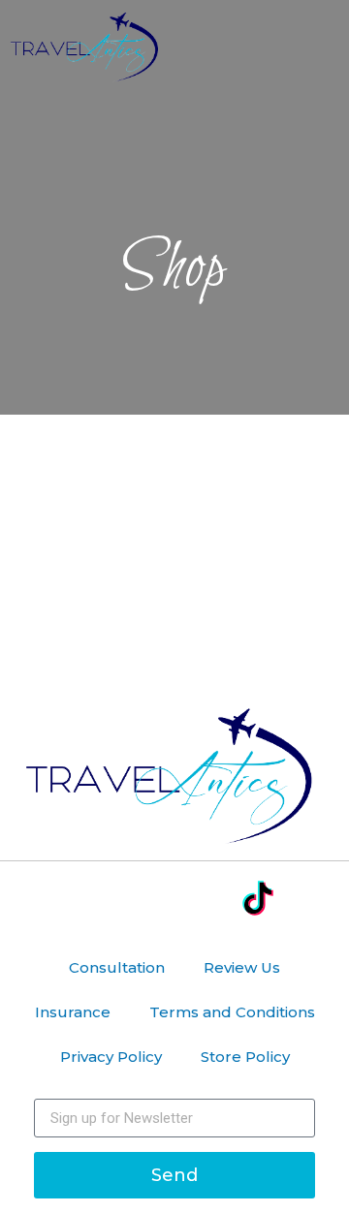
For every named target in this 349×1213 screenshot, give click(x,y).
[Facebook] (91, 899)
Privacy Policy (111, 1056)
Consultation (117, 967)
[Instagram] (146, 899)
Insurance (73, 1012)
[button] (324, 51)
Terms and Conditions (232, 1012)
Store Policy (245, 1056)
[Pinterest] (202, 899)
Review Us (242, 967)
